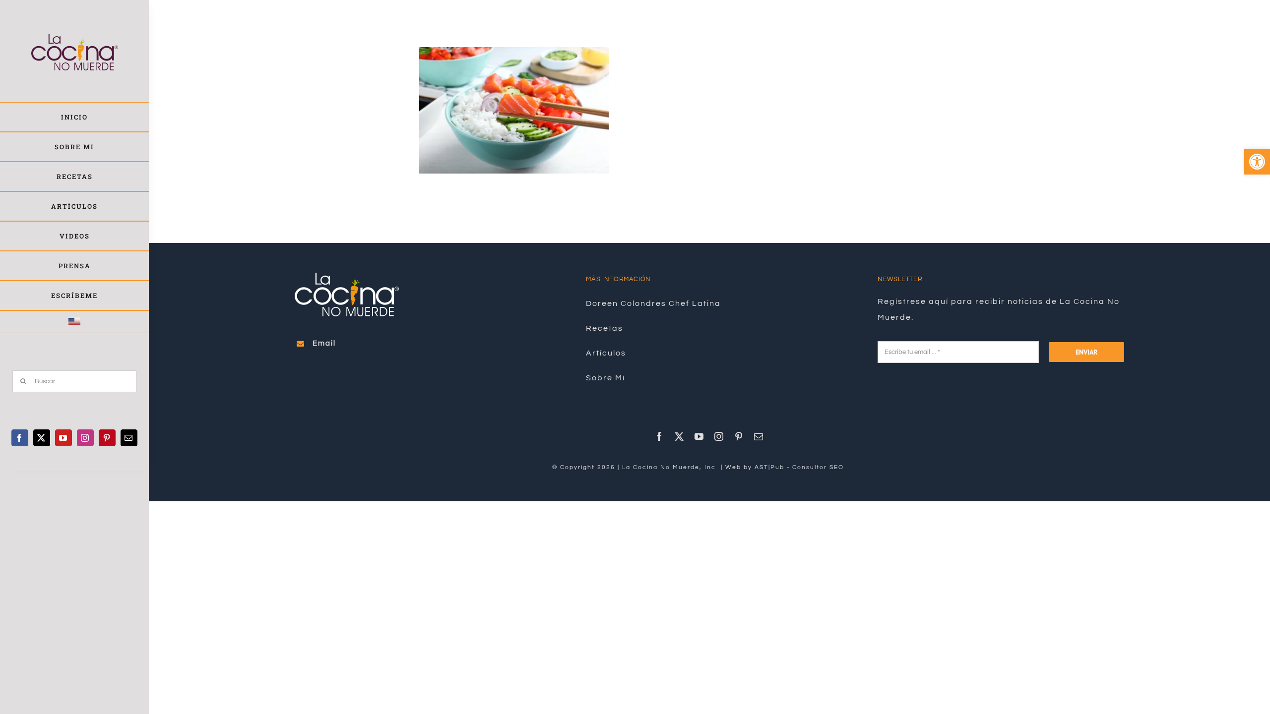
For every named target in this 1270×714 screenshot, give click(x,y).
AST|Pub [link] (769, 467)
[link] (1257, 162)
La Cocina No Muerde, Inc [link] (670, 467)
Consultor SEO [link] (818, 467)
